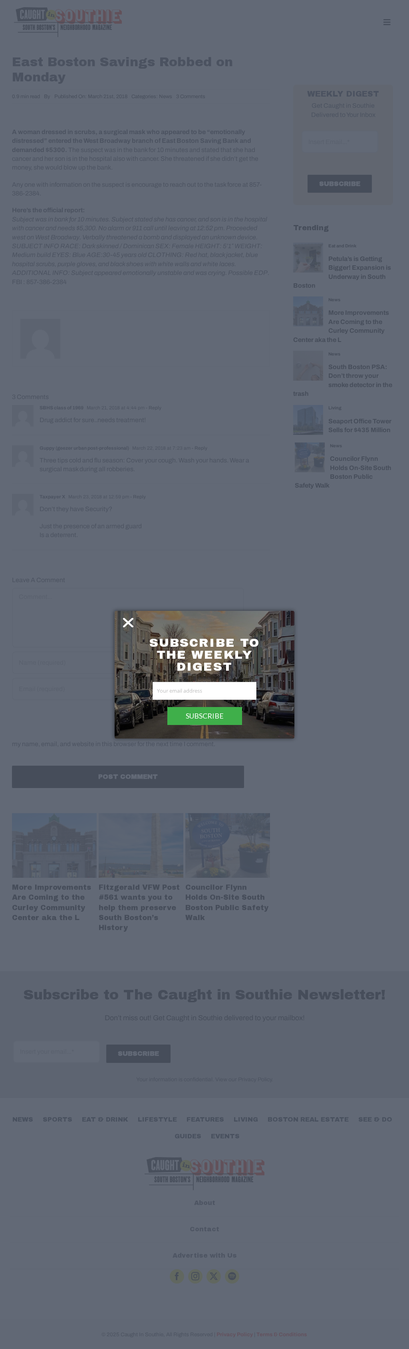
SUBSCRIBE (205, 715)
